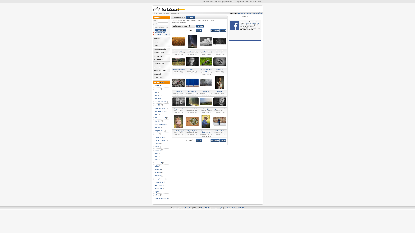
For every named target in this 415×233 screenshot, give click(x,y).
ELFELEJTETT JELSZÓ (162, 34)
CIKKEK (156, 45)
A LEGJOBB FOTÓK (160, 49)
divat (156, 114)
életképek (158, 121)
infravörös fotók (160, 137)
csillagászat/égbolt (161, 108)
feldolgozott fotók (160, 185)
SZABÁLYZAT (158, 77)
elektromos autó (255, 2)
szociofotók (158, 163)
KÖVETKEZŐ (215, 30)
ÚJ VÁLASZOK (158, 67)
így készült (158, 188)
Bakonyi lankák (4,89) (178, 69)
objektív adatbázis (242, 2)
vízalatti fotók (159, 182)
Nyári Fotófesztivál (229, 208)
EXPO (240, 208)
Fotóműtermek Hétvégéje (215, 208)
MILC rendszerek (208, 2)
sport (156, 159)
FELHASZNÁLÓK (159, 52)
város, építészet (160, 179)
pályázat (157, 195)
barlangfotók (159, 98)
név (154, 20)
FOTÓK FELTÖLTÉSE (160, 70)
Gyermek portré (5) (219, 109)
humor (157, 134)
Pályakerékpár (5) (192, 131)
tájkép (157, 166)
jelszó (155, 24)
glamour (157, 127)
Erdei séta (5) (219, 51)
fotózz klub (233, 13)
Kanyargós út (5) (192, 109)
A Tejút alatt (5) (192, 51)
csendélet (158, 105)
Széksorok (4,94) (178, 51)
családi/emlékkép (160, 102)
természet (158, 172)
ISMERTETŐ (157, 74)
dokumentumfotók (160, 118)
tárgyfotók (158, 169)
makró (157, 147)
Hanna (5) (219, 91)
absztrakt (158, 86)
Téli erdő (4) (206, 91)
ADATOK (190, 17)
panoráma (158, 150)
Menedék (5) (219, 69)
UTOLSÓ (223, 30)
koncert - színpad (160, 140)
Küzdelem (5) (178, 91)
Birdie (190, 208)
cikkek (255, 13)
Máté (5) (192, 69)
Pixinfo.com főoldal (244, 13)
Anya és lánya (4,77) (178, 131)
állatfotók (158, 95)
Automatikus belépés (161, 27)
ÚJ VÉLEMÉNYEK (159, 63)
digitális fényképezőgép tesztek (225, 2)
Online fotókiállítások (161, 198)
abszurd (157, 89)
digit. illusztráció (160, 111)
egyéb (157, 192)
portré (156, 153)
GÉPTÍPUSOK (158, 56)
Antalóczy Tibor (183, 208)
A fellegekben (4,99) (206, 51)
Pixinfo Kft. (204, 208)
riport (156, 156)
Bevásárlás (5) (192, 91)
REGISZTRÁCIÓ (160, 32)
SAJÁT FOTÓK (158, 60)
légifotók (157, 143)
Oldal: (190, 30)
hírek (260, 13)
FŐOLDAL (157, 38)
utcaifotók (158, 175)
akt (156, 92)
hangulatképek (159, 130)
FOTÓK (156, 42)
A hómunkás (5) (219, 131)
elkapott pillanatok (160, 124)
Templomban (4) (178, 109)
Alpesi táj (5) (206, 109)
